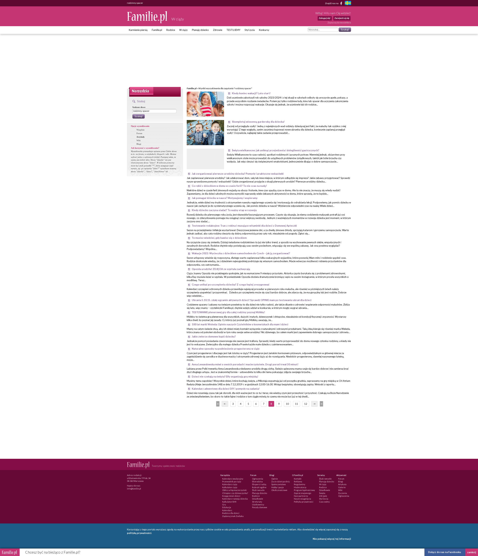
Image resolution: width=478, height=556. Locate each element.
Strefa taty (257, 501)
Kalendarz (227, 510)
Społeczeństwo (278, 484)
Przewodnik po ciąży (231, 481)
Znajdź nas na (332, 3)
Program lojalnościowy (304, 490)
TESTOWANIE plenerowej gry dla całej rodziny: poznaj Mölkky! (228, 312)
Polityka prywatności (303, 501)
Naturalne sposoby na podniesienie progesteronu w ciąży (226, 348)
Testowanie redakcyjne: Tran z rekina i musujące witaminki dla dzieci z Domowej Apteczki (244, 225)
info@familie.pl (134, 488)
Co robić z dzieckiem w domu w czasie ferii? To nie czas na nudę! (229, 185)
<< (217, 403)
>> (321, 403)
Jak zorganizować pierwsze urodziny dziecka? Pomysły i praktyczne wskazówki (238, 173)
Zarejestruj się (341, 18)
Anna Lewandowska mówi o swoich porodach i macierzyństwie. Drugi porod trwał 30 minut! (245, 364)
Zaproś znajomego (302, 493)
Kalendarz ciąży (229, 484)
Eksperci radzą (259, 484)
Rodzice (170, 29)
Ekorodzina (257, 481)
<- (225, 403)
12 (305, 403)
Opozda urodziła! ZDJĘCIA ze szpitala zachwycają (221, 269)
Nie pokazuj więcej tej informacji (332, 538)
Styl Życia (323, 498)
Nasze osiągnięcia (302, 498)
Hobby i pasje (277, 487)
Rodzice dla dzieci (230, 513)
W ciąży (183, 29)
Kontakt (297, 478)
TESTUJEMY (233, 29)
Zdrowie (217, 29)
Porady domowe (259, 507)
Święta (322, 493)
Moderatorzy (300, 487)
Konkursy (264, 29)
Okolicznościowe (279, 490)
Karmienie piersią (138, 29)
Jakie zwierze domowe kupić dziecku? (214, 336)
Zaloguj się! (324, 18)
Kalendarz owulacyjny (232, 478)
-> (314, 403)
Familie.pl (157, 29)
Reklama (298, 481)
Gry (224, 504)
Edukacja (226, 507)
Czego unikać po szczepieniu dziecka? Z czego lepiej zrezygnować (230, 284)
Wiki (138, 140)
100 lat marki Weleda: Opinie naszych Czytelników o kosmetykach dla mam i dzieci (240, 324)
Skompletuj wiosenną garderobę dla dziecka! (258, 121)
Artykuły (140, 137)
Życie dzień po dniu (280, 481)
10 (287, 403)
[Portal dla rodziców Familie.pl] (147, 22)
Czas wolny (324, 501)
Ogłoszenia (257, 478)
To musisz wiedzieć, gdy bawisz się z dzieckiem (219, 237)
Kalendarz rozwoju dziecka (235, 498)
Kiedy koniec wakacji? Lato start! (251, 93)
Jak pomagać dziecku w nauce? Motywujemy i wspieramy (224, 197)
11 (296, 403)
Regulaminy (299, 484)
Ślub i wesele (258, 490)
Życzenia (342, 493)
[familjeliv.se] (348, 3)
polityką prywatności (139, 533)
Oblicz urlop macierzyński (234, 490)
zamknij (471, 552)
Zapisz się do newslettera (339, 22)
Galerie (342, 487)
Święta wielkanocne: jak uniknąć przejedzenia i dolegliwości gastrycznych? (275, 150)
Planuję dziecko (200, 29)
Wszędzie (140, 130)
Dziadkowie (257, 498)
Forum (139, 133)
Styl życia (250, 29)
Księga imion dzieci (231, 496)
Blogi (138, 144)
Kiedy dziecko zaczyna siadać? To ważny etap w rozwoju (224, 210)
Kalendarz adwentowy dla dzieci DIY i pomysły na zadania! (226, 388)
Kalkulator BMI (229, 501)
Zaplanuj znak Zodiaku (233, 516)
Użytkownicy (258, 504)
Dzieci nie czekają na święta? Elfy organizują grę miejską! (225, 376)
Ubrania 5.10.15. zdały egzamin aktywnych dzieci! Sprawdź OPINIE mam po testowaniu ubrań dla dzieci (251, 300)
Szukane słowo (138, 107)
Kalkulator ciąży (229, 487)
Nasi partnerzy (301, 496)
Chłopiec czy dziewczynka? (235, 493)
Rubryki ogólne (259, 487)
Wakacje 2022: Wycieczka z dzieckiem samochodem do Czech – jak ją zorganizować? (241, 253)
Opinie (274, 478)
